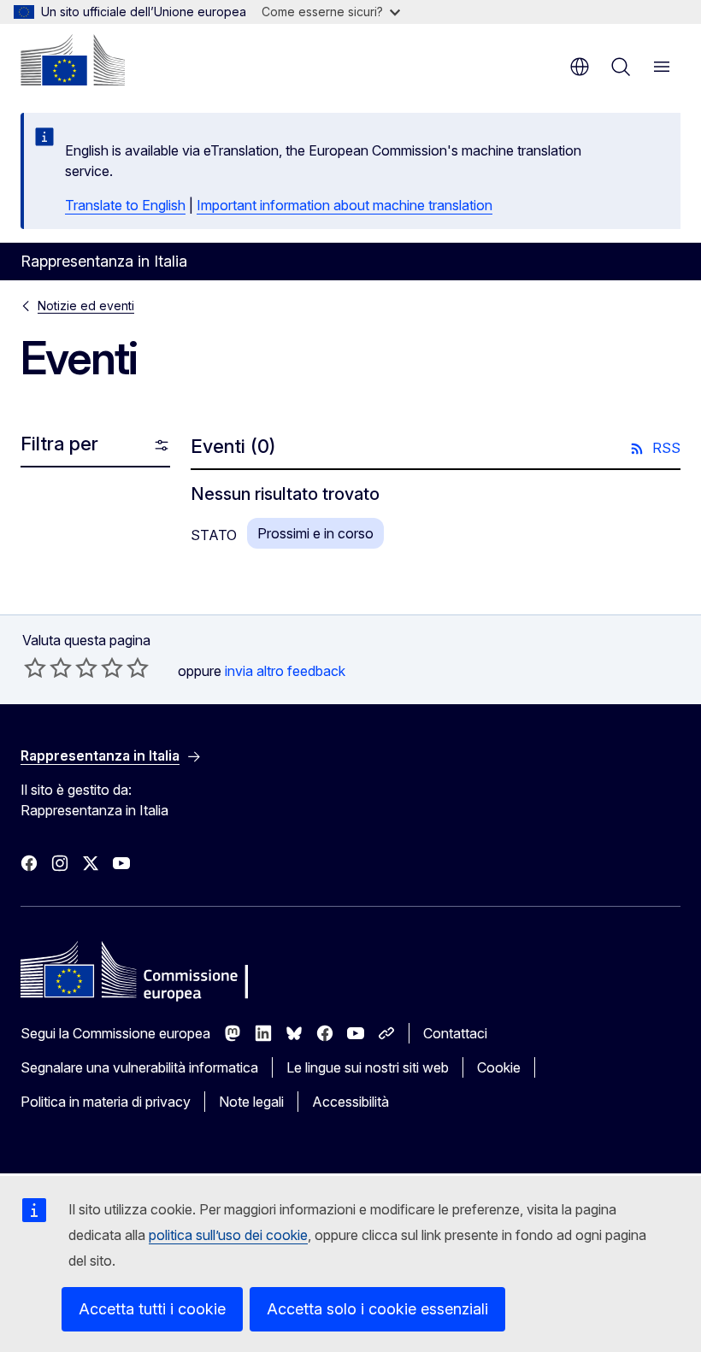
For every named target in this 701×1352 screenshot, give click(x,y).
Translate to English (125, 205)
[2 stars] (48, 667)
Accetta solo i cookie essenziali (377, 1309)
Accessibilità (350, 1101)
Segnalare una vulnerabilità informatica (139, 1067)
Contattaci (455, 1033)
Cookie (499, 1067)
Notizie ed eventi (86, 305)
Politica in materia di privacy (106, 1101)
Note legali (251, 1101)
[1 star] (35, 667)
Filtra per (59, 443)
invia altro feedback (285, 670)
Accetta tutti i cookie (152, 1309)
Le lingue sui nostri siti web (367, 1067)
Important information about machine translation (344, 205)
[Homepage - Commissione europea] (73, 59)
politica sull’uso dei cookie (228, 1234)
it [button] (579, 66)
